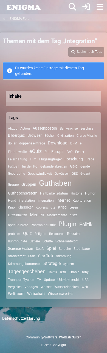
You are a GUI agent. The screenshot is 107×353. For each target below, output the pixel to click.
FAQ (69, 152)
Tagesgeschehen (27, 271)
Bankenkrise (69, 128)
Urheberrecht (68, 279)
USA (85, 280)
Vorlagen (31, 287)
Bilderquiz (16, 135)
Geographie (16, 174)
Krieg (62, 207)
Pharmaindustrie (43, 225)
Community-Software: (53, 337)
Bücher (49, 136)
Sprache (65, 249)
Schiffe (48, 241)
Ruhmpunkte (17, 241)
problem (14, 234)
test (63, 272)
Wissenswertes (60, 293)
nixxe (73, 215)
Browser (34, 135)
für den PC (30, 166)
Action (25, 128)
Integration (46, 201)
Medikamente (57, 215)
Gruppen (28, 184)
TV (39, 280)
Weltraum (16, 293)
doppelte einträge (32, 143)
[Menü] (99, 6)
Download (57, 143)
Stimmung (64, 256)
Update (49, 280)
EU (46, 152)
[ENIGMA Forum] (23, 6)
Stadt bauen (83, 249)
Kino (11, 207)
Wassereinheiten (66, 287)
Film (33, 159)
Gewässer (62, 174)
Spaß (40, 249)
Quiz (27, 233)
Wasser (46, 287)
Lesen (73, 207)
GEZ (75, 174)
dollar (12, 143)
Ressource (56, 234)
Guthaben (55, 183)
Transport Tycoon (21, 280)
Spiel (51, 248)
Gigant (85, 174)
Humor (90, 193)
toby (85, 272)
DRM (73, 143)
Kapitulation (82, 201)
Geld (74, 166)
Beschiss (86, 128)
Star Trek (45, 256)
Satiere (35, 241)
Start (31, 256)
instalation (27, 201)
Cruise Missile (87, 136)
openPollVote (18, 225)
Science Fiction (20, 248)
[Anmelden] (86, 7)
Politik (85, 224)
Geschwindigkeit (40, 174)
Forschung (73, 159)
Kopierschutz (45, 207)
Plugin (67, 224)
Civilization (65, 136)
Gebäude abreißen (53, 166)
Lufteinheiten (17, 215)
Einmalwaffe (17, 152)
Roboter (74, 233)
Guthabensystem (22, 193)
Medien (37, 214)
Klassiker (25, 207)
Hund (12, 201)
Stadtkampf (17, 256)
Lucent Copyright (53, 345)
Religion (40, 234)
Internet (63, 200)
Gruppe (13, 185)
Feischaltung (17, 159)
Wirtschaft (36, 293)
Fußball (13, 166)
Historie (76, 193)
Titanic (74, 272)
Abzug (13, 128)
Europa (57, 151)
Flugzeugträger (50, 159)
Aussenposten (45, 128)
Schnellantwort (66, 241)
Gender (85, 166)
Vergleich (15, 287)
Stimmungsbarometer (24, 264)
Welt (84, 287)
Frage (90, 159)
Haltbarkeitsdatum (54, 193)
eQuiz (35, 151)
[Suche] (72, 6)
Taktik (52, 272)
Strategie (52, 263)
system (68, 264)
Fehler (79, 152)
